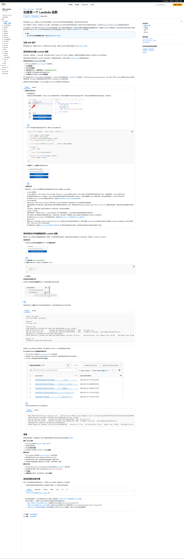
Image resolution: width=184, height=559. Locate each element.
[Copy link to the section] (22, 42)
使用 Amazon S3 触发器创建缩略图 (37, 507)
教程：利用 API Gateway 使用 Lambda (37, 503)
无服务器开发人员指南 (54, 35)
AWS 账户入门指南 (82, 46)
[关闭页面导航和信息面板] (181, 21)
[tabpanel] (79, 158)
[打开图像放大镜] (28, 125)
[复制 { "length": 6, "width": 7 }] (134, 266)
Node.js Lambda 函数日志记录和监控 (49, 225)
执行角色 (73, 77)
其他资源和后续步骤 (76, 29)
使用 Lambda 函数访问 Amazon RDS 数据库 (39, 505)
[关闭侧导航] (19, 9)
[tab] (27, 87)
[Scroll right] (95, 5)
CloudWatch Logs (74, 58)
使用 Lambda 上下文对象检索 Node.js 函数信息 (72, 217)
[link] (39, 9)
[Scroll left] (67, 5)
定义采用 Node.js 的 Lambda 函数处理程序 (69, 198)
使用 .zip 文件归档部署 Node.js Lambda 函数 (38, 493)
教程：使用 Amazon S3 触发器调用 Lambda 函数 (68, 499)
